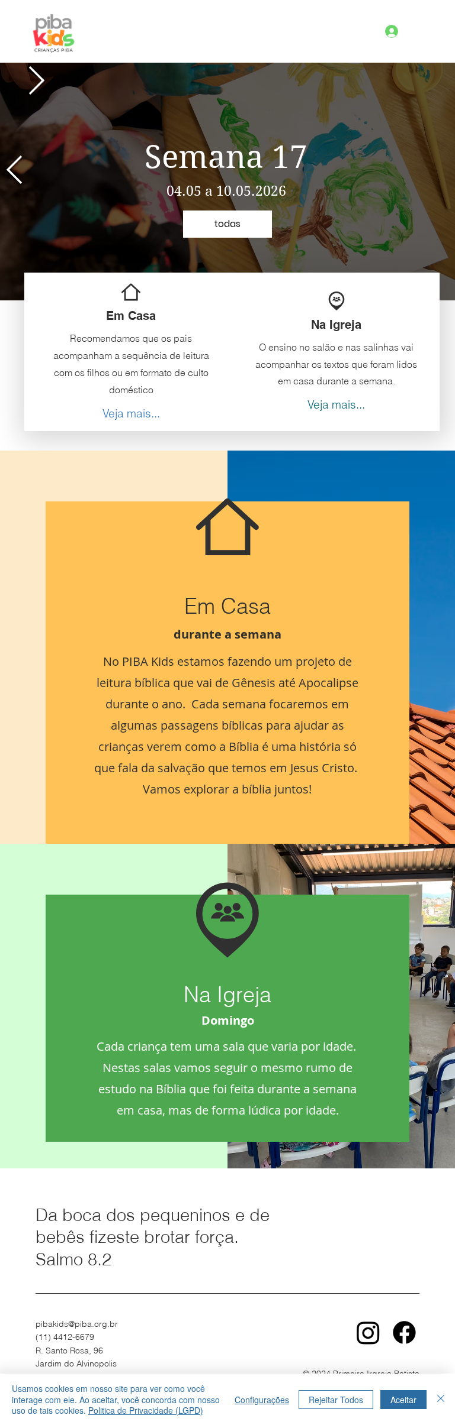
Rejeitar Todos (336, 1399)
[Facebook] (404, 1332)
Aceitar (403, 1399)
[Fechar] (441, 1399)
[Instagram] (368, 1332)
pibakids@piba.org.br (77, 1324)
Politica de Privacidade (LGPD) (145, 1410)
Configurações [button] (262, 1399)
